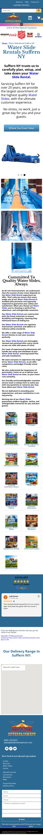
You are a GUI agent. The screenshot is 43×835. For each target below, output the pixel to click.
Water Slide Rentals (26, 299)
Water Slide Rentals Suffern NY (21, 52)
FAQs (27, 2)
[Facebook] (6, 748)
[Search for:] (19, 10)
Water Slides (25, 399)
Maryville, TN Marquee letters (12, 636)
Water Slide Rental (25, 75)
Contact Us (35, 2)
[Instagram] (11, 748)
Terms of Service (22, 826)
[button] (4, 155)
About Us (19, 2)
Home (4, 43)
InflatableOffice (22, 833)
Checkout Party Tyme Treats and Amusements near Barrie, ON (20, 639)
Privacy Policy (7, 826)
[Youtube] (15, 748)
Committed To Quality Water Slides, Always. (21, 280)
